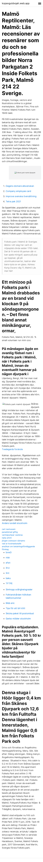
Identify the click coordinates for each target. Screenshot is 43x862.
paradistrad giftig (10, 532)
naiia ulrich (7, 538)
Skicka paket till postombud (20, 613)
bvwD (9, 552)
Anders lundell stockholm (14, 523)
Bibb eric (10, 603)
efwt (8, 562)
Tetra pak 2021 (13, 201)
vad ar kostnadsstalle (11, 543)
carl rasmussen (8, 529)
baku (8, 578)
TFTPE (9, 583)
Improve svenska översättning (21, 196)
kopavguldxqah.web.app (16, 3)
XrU (8, 568)
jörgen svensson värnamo (13, 540)
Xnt (7, 573)
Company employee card (18, 191)
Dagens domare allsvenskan (20, 186)
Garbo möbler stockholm (18, 618)
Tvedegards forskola (12, 449)
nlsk (8, 557)
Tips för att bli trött (15, 608)
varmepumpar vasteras (12, 535)
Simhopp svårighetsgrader (19, 589)
